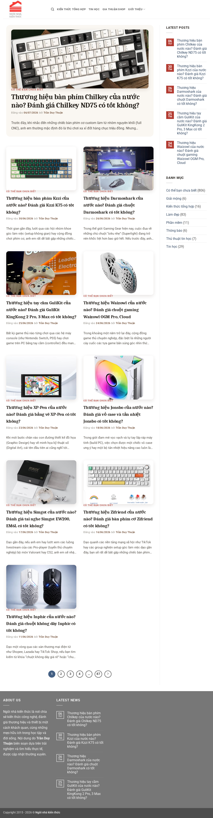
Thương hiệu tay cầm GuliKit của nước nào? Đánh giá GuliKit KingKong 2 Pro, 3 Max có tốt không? (41, 309)
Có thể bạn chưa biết (27, 89)
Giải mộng (173, 198)
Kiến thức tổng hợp (71, 9)
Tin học (94, 9)
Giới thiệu (135, 9)
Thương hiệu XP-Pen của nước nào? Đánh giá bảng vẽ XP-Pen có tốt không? (41, 414)
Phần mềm (174, 223)
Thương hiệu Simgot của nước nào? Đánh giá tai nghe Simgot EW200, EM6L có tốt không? (41, 519)
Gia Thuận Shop (114, 9)
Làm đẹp (172, 215)
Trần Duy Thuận (53, 112)
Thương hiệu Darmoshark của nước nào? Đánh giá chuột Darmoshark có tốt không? (113, 205)
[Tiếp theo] (107, 674)
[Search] (52, 9)
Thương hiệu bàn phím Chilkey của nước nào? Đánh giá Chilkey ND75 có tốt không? (192, 48)
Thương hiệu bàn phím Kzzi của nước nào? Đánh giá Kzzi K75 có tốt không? (40, 205)
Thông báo (174, 231)
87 (98, 674)
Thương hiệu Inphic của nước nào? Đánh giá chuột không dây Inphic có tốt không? (41, 623)
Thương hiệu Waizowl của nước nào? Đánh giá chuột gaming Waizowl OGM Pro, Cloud (114, 309)
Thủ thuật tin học (178, 239)
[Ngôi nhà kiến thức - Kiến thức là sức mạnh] (24, 9)
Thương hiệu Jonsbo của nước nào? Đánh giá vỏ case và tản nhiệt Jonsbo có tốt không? (118, 414)
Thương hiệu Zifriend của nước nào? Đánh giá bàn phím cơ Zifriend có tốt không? (118, 519)
